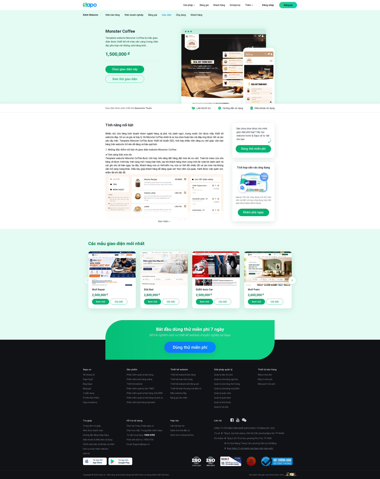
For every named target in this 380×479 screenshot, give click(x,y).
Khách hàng (219, 5)
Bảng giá (204, 5)
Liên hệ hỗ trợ (204, 108)
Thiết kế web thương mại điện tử (185, 388)
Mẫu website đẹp (178, 393)
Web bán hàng (112, 14)
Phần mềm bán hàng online (139, 379)
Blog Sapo (87, 384)
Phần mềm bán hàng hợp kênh (141, 402)
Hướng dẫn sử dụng (233, 108)
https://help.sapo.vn (144, 425)
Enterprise (235, 5)
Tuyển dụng (88, 393)
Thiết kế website (134, 384)
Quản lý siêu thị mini (223, 374)
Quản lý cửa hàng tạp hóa (226, 379)
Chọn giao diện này (125, 69)
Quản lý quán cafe (222, 393)
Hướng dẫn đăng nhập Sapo (96, 435)
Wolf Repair (98, 289)
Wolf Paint (254, 289)
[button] (292, 280)
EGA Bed (148, 289)
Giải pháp (188, 5)
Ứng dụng (181, 14)
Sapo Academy (90, 402)
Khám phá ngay (253, 212)
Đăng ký (288, 5)
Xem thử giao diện (124, 79)
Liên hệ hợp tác (177, 425)
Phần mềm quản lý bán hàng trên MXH (145, 393)
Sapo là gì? (88, 379)
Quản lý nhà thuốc (222, 402)
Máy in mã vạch (265, 379)
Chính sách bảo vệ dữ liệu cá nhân (98, 444)
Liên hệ (86, 453)
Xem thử (100, 301)
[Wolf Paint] (268, 268)
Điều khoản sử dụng (264, 108)
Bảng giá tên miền (178, 397)
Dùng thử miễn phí (253, 148)
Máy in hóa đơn (265, 374)
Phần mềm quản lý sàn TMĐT (141, 388)
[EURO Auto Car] (216, 268)
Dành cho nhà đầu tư (180, 430)
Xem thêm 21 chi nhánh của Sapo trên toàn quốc (250, 448)
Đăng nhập (268, 5)
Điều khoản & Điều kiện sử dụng (97, 439)
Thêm (248, 5)
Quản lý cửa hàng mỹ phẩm (227, 388)
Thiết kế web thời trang (181, 379)
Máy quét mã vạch (266, 384)
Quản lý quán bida (222, 397)
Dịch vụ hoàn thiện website (95, 449)
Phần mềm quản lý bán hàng (140, 374)
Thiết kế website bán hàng (182, 374)
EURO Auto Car (204, 289)
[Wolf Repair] (112, 268)
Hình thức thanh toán (93, 430)
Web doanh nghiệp (134, 14)
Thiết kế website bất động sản (184, 384)
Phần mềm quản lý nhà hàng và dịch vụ (145, 397)
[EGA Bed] (164, 268)
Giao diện (166, 14)
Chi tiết (119, 301)
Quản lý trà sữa (221, 407)
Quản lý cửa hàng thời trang (227, 384)
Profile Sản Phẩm (91, 397)
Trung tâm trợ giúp (92, 425)
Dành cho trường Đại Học (182, 435)
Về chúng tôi (89, 374)
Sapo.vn (102, 475)
